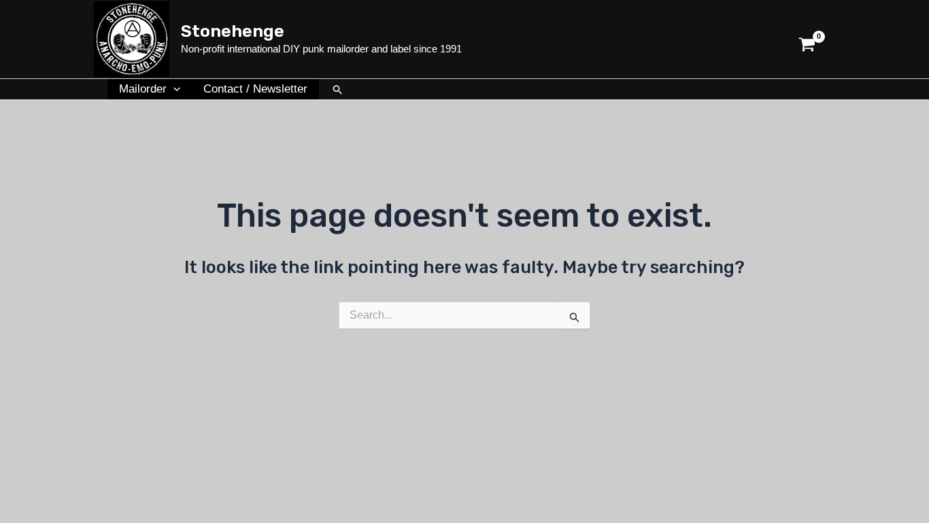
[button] (173, 89)
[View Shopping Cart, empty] (807, 39)
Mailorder (143, 88)
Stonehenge (232, 31)
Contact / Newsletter (255, 88)
